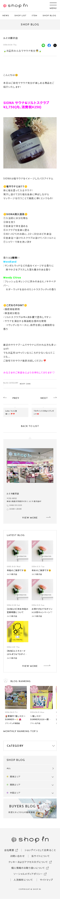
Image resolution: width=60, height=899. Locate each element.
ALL (9, 768)
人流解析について (23, 879)
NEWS (5, 16)
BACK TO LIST (30, 426)
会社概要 (9, 850)
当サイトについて (40, 856)
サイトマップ (46, 879)
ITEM (34, 16)
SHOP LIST (20, 16)
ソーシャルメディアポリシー (28, 873)
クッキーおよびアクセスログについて (28, 862)
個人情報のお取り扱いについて (28, 867)
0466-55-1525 (16, 505)
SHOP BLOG (49, 16)
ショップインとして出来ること (40, 850)
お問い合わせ (17, 856)
